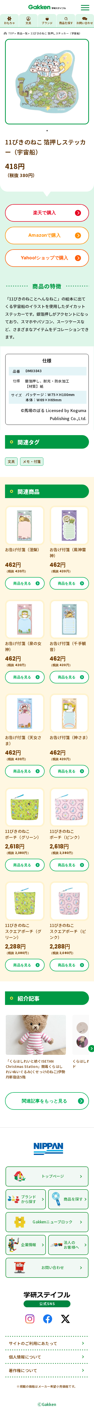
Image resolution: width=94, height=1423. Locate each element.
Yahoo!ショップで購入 (44, 257)
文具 (11, 461)
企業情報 (28, 1244)
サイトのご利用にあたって (33, 1343)
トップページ (52, 1176)
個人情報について (25, 1357)
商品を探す (66, 23)
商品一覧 (22, 33)
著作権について (23, 1370)
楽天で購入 (44, 212)
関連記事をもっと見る (44, 1100)
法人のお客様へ (71, 1245)
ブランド (47, 23)
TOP (11, 33)
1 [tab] (47, 130)
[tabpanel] (47, 81)
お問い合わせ (84, 23)
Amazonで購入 (44, 235)
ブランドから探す (28, 1199)
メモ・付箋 (32, 461)
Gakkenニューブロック (52, 1221)
